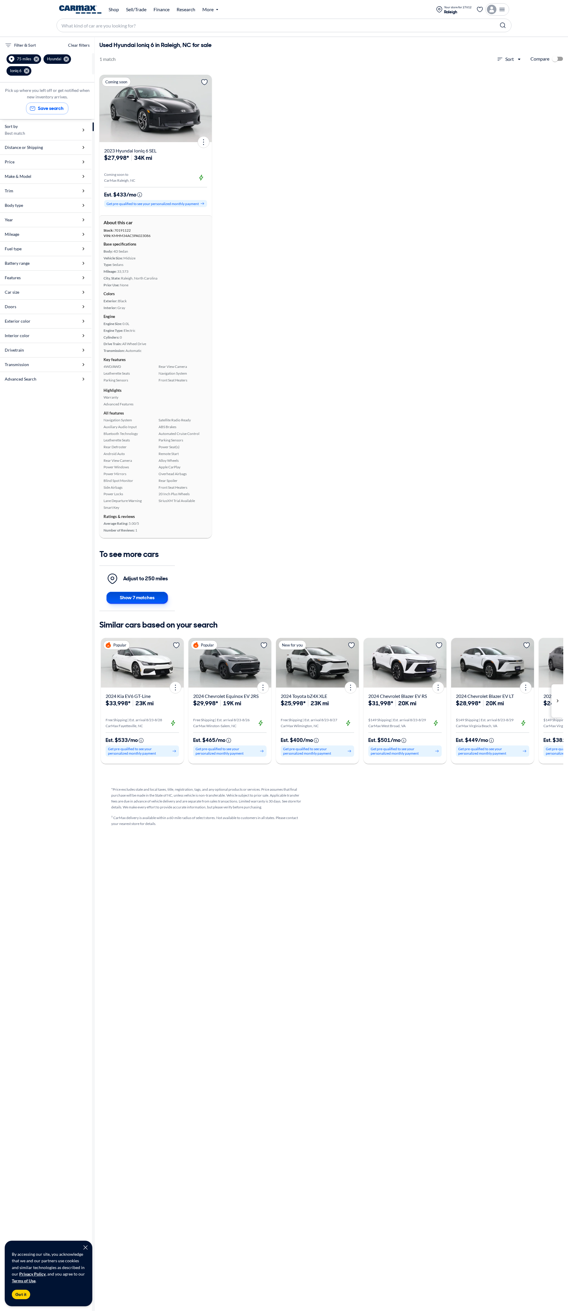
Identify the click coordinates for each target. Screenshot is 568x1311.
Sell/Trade (136, 9)
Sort (509, 59)
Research (186, 9)
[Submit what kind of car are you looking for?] (503, 25)
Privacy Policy (32, 1273)
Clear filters (79, 45)
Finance (162, 9)
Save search (51, 108)
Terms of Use (24, 1280)
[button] (24, 59)
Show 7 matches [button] (137, 597)
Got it (21, 1294)
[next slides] (557, 700)
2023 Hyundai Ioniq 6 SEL (130, 150)
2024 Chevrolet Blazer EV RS (397, 696)
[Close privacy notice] (85, 1247)
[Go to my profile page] (497, 9)
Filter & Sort (25, 45)
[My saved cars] (480, 9)
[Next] (205, 108)
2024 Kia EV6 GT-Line (128, 696)
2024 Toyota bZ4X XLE (304, 696)
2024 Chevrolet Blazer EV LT (485, 696)
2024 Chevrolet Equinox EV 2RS (226, 696)
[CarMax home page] (80, 9)
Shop (114, 9)
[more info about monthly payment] (139, 194)
